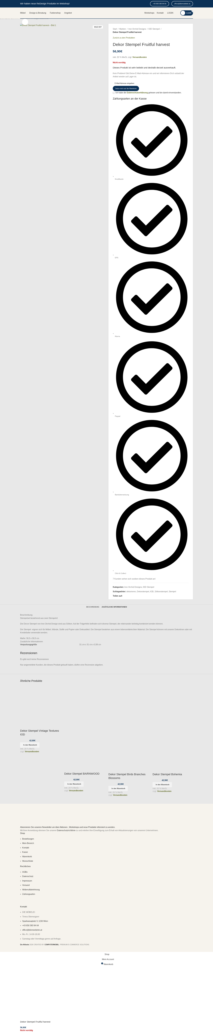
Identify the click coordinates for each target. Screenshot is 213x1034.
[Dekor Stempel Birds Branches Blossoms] (128, 705)
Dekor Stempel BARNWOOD (81, 773)
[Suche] (177, 12)
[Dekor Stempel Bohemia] (173, 705)
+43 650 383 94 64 (159, 4)
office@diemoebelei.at (182, 4)
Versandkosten (32, 751)
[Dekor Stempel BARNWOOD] (84, 705)
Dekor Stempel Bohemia (167, 774)
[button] (29, 745)
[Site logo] (106, 15)
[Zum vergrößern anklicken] (25, 22)
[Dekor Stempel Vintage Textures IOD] (38, 704)
